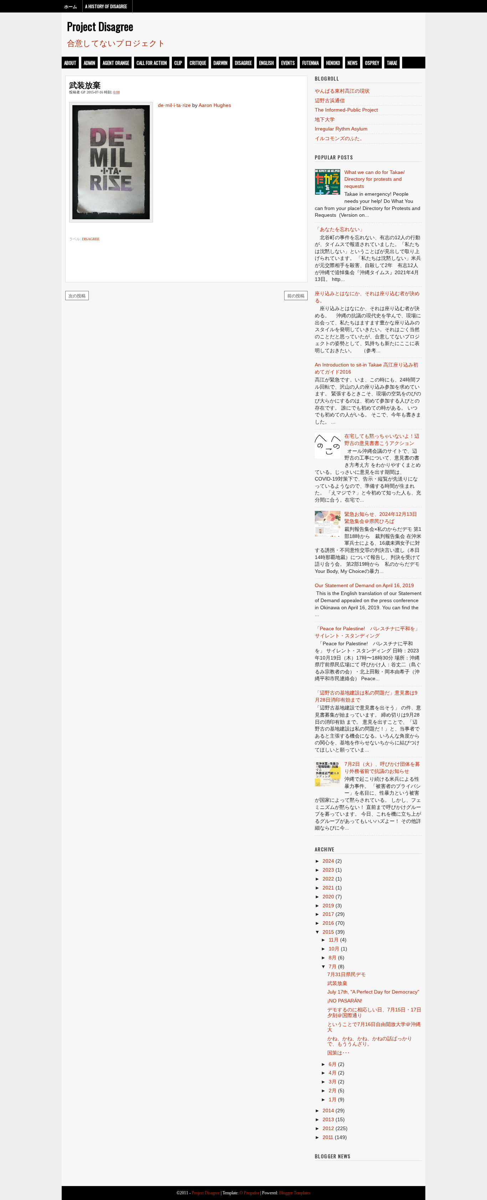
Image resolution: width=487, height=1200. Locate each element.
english (266, 62)
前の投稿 (295, 295)
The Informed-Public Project (346, 110)
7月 (333, 966)
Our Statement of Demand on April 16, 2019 (364, 585)
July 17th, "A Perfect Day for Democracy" (373, 992)
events (288, 62)
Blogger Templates (295, 1192)
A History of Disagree (106, 6)
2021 (328, 888)
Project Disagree (100, 26)
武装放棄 (85, 84)
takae (392, 62)
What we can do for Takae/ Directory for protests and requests (374, 179)
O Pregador (249, 1192)
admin (89, 62)
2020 (328, 896)
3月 (333, 1081)
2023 (328, 870)
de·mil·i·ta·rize (174, 105)
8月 (333, 957)
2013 (328, 1119)
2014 (328, 1110)
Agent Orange (116, 62)
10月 (334, 949)
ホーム (70, 6)
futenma (310, 62)
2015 (328, 932)
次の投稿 (77, 295)
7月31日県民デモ (346, 974)
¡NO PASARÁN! (344, 1001)
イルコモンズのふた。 (340, 138)
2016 (328, 923)
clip (178, 62)
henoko (333, 62)
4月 (333, 1073)
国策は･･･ (338, 1053)
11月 (334, 940)
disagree (243, 62)
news (353, 62)
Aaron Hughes (215, 105)
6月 (333, 1064)
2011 (328, 1137)
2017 (328, 914)
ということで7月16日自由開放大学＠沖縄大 (374, 1026)
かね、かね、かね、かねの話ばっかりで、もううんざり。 (369, 1041)
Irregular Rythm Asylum (341, 129)
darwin (220, 62)
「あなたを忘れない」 (340, 229)
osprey (372, 62)
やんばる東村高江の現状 (342, 91)
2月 (333, 1090)
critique (198, 62)
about (70, 62)
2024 (328, 861)
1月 (333, 1099)
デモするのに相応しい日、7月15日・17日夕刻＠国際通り (374, 1012)
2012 (328, 1128)
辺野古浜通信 (330, 100)
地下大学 (325, 119)
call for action (152, 62)
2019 (328, 905)
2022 (328, 879)
